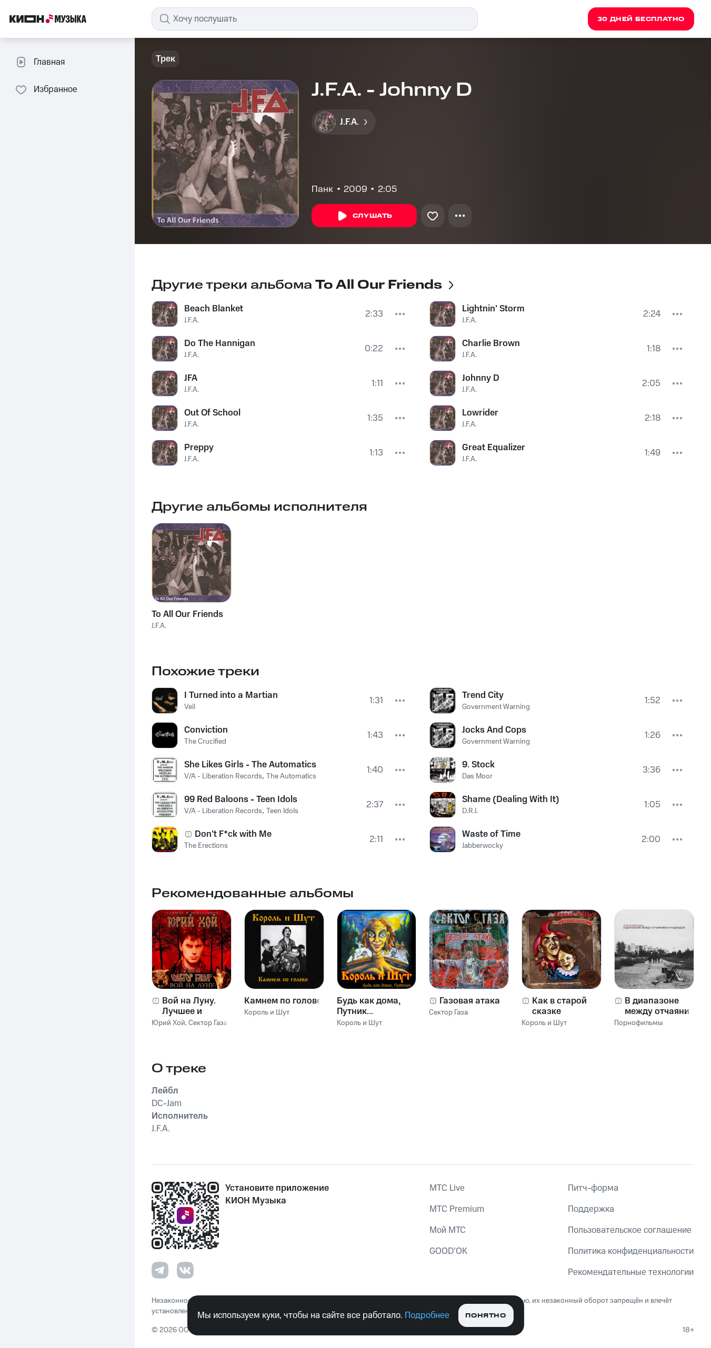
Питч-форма (593, 1188)
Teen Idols (282, 811)
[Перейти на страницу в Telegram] (160, 1270)
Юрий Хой (168, 1023)
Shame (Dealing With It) (510, 799)
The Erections (206, 845)
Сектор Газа (207, 1023)
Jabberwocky (482, 845)
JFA (190, 378)
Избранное (55, 89)
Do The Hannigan (219, 343)
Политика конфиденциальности (631, 1251)
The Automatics (291, 776)
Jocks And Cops (494, 730)
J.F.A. (191, 320)
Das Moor (477, 776)
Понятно (485, 1315)
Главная (49, 62)
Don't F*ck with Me (233, 834)
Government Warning (496, 707)
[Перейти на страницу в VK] (185, 1270)
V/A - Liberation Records (223, 776)
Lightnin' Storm (493, 308)
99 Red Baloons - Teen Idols (240, 799)
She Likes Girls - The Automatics (250, 764)
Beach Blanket (213, 308)
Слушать (373, 215)
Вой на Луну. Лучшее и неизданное (189, 1006)
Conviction (206, 730)
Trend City (483, 695)
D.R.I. (470, 811)
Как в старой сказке (559, 1006)
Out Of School (212, 413)
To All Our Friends (187, 614)
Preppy (199, 447)
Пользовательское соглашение (630, 1230)
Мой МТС (447, 1230)
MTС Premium (456, 1209)
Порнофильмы (638, 1023)
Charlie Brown (491, 343)
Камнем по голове (283, 1001)
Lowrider (480, 413)
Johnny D (480, 378)
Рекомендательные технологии (631, 1272)
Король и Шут (266, 1012)
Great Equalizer (493, 447)
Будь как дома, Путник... (368, 1006)
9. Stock (478, 764)
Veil (189, 707)
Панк (322, 189)
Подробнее (427, 1315)
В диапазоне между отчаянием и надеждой (662, 1006)
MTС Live (447, 1188)
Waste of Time (491, 834)
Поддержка (591, 1209)
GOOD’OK (448, 1251)
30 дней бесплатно (641, 19)
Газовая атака (469, 1001)
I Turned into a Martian (231, 695)
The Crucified (205, 741)
